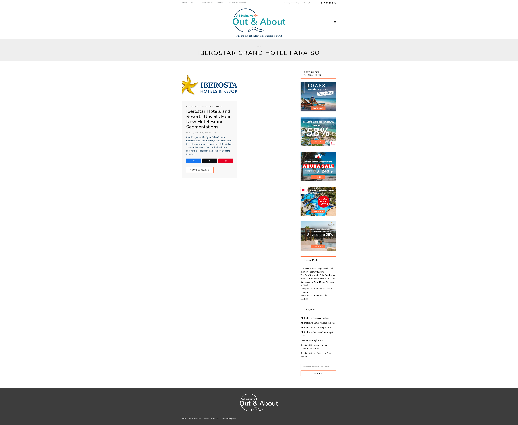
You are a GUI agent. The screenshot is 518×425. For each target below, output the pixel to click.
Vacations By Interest (239, 3)
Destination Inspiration (312, 340)
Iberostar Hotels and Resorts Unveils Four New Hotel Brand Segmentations (208, 119)
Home (184, 3)
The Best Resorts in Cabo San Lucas (318, 275)
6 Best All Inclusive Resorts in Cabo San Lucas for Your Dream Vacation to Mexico (318, 282)
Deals (194, 3)
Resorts (221, 3)
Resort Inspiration (195, 418)
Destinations (207, 3)
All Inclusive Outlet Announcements (318, 323)
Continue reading (199, 170)
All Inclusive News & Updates (315, 318)
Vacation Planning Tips (211, 418)
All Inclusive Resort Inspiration (204, 106)
